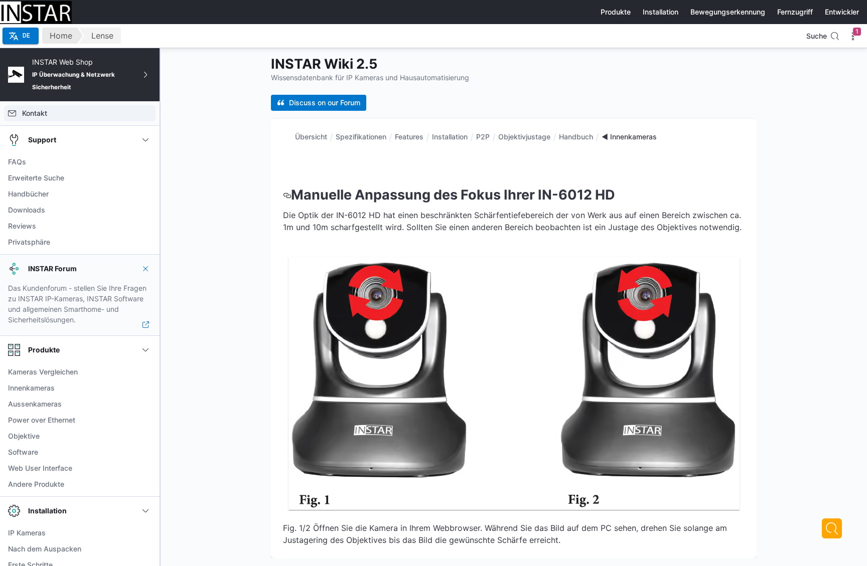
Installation (450, 136)
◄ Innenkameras (629, 136)
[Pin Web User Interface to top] (145, 468)
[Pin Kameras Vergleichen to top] (145, 372)
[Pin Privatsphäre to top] (145, 242)
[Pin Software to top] (145, 452)
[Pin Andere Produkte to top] (145, 484)
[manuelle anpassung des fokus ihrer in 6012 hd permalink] (287, 194)
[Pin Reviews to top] (145, 226)
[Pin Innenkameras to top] (145, 388)
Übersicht (311, 136)
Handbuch (576, 136)
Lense (102, 36)
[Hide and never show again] (145, 269)
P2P (483, 136)
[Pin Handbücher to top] (145, 194)
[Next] (832, 528)
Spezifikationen (361, 136)
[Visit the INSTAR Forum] (145, 325)
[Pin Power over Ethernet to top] (145, 420)
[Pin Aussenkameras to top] (145, 404)
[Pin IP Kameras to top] (145, 533)
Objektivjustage (524, 136)
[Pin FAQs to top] (145, 162)
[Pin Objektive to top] (145, 436)
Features (409, 136)
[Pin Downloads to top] (145, 210)
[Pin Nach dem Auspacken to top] (145, 549)
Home (61, 36)
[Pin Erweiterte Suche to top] (145, 178)
